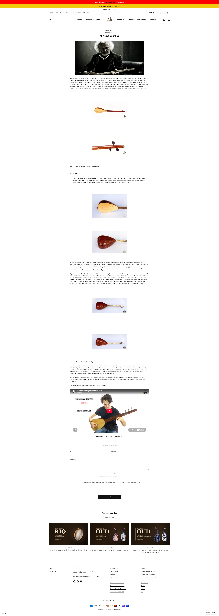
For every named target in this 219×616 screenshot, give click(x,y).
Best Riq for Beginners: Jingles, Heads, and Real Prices (68, 550)
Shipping (51, 573)
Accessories (141, 20)
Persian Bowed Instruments (148, 574)
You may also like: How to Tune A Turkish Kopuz (84, 166)
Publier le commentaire (109, 477)
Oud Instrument (114, 571)
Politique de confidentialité (105, 482)
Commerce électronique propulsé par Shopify (109, 609)
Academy (74, 12)
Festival (62, 12)
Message (73, 459)
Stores (80, 12)
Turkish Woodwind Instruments (118, 588)
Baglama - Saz (114, 568)
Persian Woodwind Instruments (149, 577)
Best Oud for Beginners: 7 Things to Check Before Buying (109, 550)
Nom (71, 451)
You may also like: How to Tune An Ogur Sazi (83, 362)
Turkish (79, 20)
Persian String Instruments (148, 571)
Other (130, 20)
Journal (112, 30)
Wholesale (86, 12)
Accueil (107, 30)
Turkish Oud (144, 583)
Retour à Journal (110, 497)
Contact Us (51, 12)
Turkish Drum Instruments (117, 591)
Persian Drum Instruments (148, 580)
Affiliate (68, 12)
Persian (89, 20)
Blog (57, 12)
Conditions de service (121, 482)
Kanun (143, 588)
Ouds (98, 20)
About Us (51, 568)
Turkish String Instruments (117, 583)
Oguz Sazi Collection (99, 385)
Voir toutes (109, 517)
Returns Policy (52, 571)
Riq (142, 591)
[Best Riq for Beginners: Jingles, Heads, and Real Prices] (68, 534)
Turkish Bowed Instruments (117, 585)
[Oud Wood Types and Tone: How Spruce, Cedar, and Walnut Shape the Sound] (150, 534)
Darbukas (121, 20)
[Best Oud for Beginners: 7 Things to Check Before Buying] (109, 534)
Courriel (113, 451)
